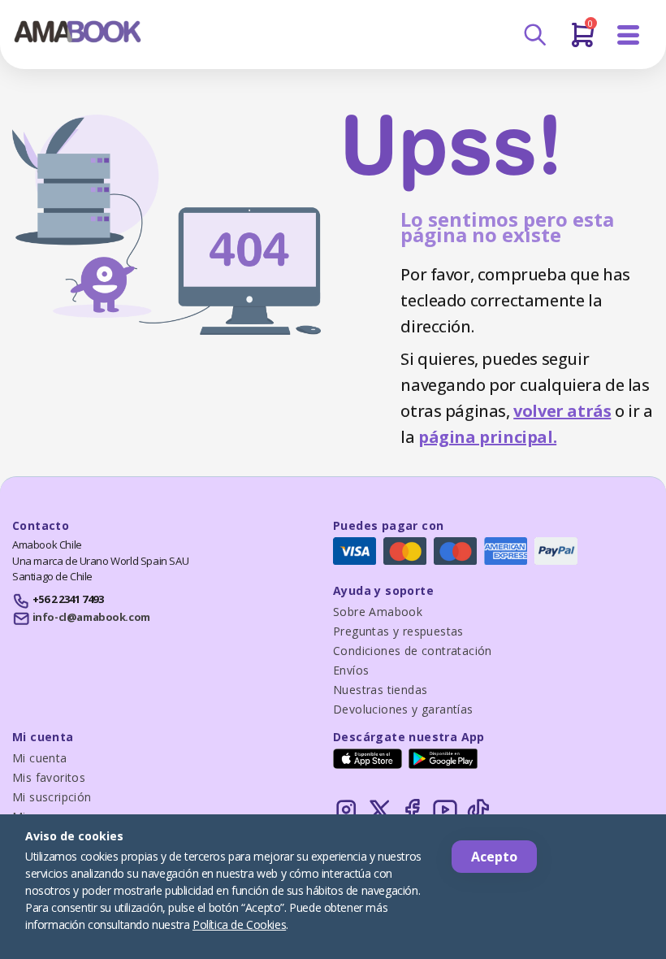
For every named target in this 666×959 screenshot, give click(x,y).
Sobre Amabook (377, 611)
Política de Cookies (239, 924)
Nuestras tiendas (380, 689)
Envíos (351, 670)
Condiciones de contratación (412, 650)
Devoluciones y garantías (403, 709)
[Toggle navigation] (628, 35)
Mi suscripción (52, 797)
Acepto (494, 857)
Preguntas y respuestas (398, 631)
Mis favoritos (48, 777)
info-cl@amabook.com (91, 617)
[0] (583, 41)
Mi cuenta (39, 758)
